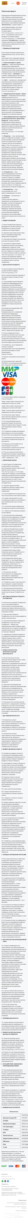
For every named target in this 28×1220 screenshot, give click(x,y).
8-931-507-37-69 (6, 1176)
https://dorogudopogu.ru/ (9, 38)
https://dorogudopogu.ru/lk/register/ (12, 255)
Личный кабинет (24, 3)
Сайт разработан (14, 1217)
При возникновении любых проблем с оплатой (15, 1207)
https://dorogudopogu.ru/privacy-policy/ (13, 1049)
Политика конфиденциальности (14, 1213)
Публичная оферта (21, 1210)
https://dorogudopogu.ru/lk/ (9, 131)
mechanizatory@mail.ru (8, 1178)
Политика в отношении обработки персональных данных (16, 1203)
